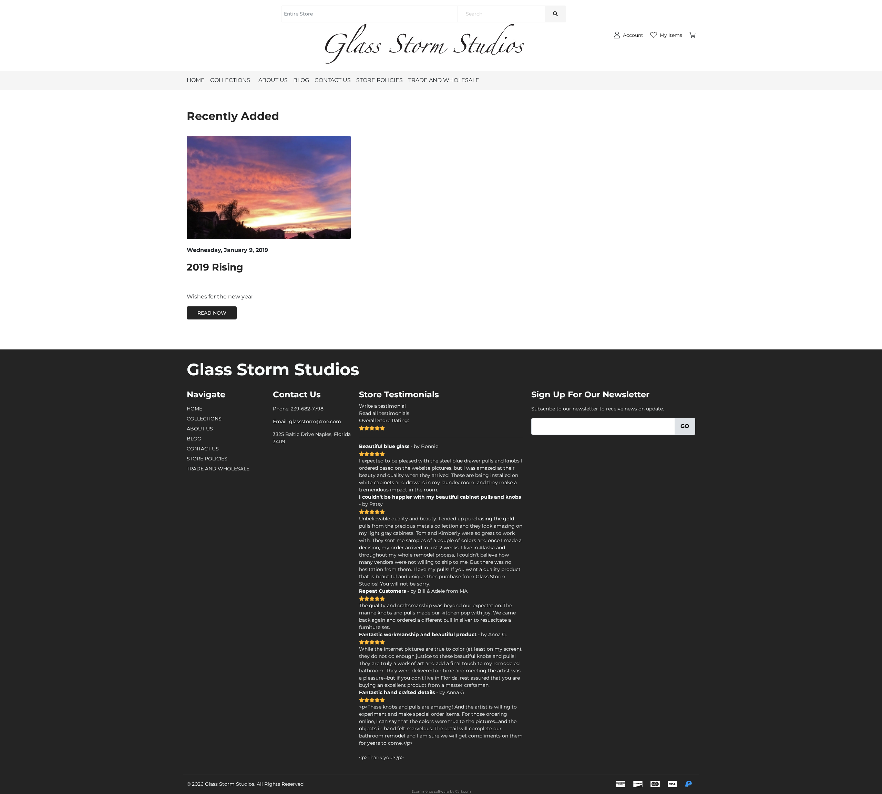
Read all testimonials (384, 413)
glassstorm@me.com (315, 421)
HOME (196, 80)
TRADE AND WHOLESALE (443, 80)
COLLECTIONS (230, 80)
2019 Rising (215, 267)
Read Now (211, 313)
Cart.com (463, 791)
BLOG (301, 80)
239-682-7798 (307, 409)
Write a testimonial (382, 406)
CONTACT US (333, 80)
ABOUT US (273, 80)
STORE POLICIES (379, 80)
